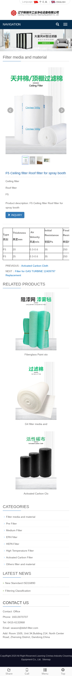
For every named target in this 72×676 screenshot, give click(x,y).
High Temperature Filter (20, 550)
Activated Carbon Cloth (34, 265)
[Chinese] (41, 2)
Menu (45, 673)
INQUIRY (16, 215)
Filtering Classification (18, 590)
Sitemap (46, 659)
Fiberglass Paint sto (36, 354)
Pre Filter (11, 523)
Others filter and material (20, 564)
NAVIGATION (12, 24)
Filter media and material (20, 516)
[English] (58, 2)
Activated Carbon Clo (36, 493)
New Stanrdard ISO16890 (20, 583)
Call (27, 673)
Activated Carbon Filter (19, 557)
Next (62, 110)
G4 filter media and (36, 424)
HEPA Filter (12, 543)
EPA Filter (11, 537)
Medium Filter (14, 530)
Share (9, 673)
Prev (10, 110)
